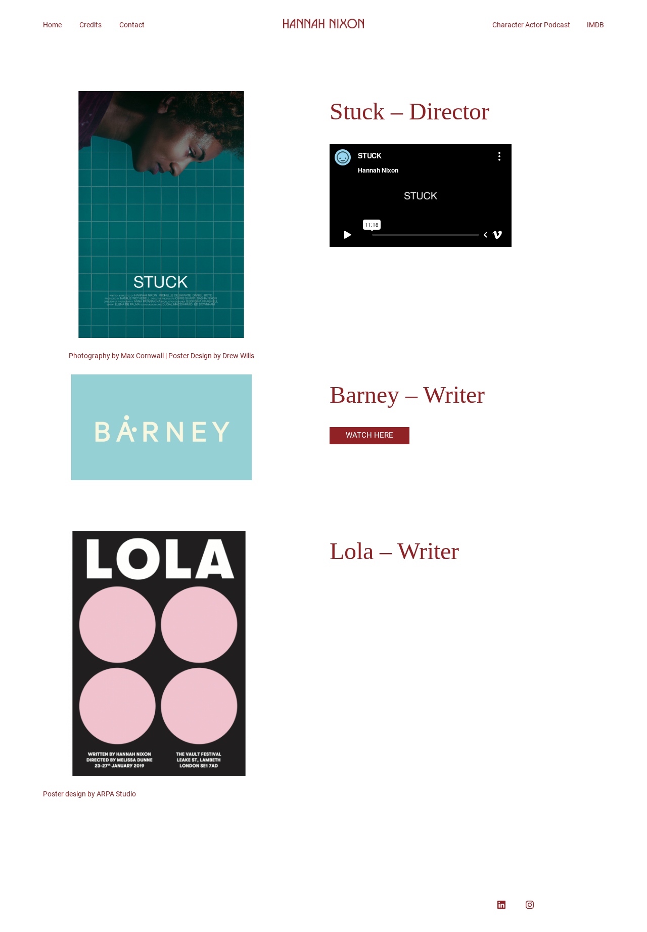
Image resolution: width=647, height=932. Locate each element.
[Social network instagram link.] (530, 904)
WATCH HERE (369, 435)
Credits (90, 25)
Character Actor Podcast (539, 25)
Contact (132, 25)
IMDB (595, 25)
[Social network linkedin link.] (501, 904)
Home (52, 25)
